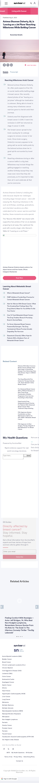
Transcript (14, 72)
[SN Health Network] (19, 650)
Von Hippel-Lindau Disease (10, 739)
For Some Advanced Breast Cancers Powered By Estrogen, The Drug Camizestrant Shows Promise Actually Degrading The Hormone (19, 327)
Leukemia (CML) (7, 673)
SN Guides (29, 752)
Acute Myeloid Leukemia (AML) (12, 656)
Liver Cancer (6, 696)
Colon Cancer (6, 676)
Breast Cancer (6, 662)
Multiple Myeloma (8, 705)
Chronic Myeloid (7, 668)
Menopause (5, 716)
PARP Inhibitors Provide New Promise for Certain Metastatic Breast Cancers (20, 298)
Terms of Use (8, 757)
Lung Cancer (6, 699)
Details (5, 72)
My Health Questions (18, 752)
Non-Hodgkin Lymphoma (10, 719)
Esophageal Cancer (8, 682)
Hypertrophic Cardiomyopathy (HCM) (13, 693)
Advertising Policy (29, 757)
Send (28, 455)
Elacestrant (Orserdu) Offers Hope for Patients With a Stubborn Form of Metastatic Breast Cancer (19, 338)
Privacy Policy (18, 757)
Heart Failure (6, 690)
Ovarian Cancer (7, 725)
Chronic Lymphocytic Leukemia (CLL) (14, 665)
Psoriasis (4, 722)
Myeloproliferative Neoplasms (11, 713)
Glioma (4, 688)
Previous (2, 607)
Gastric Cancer (6, 685)
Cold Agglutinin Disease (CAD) (11, 670)
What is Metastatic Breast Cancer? (18, 293)
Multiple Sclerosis (7, 708)
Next (37, 607)
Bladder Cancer (7, 659)
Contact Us (19, 761)
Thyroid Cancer (7, 734)
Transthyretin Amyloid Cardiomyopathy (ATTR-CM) (18, 736)
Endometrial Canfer (8, 679)
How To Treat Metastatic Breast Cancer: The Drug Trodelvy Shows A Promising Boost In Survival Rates (20, 317)
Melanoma (5, 702)
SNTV (8, 752)
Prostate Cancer (7, 728)
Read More (19, 278)
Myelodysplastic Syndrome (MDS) (12, 711)
